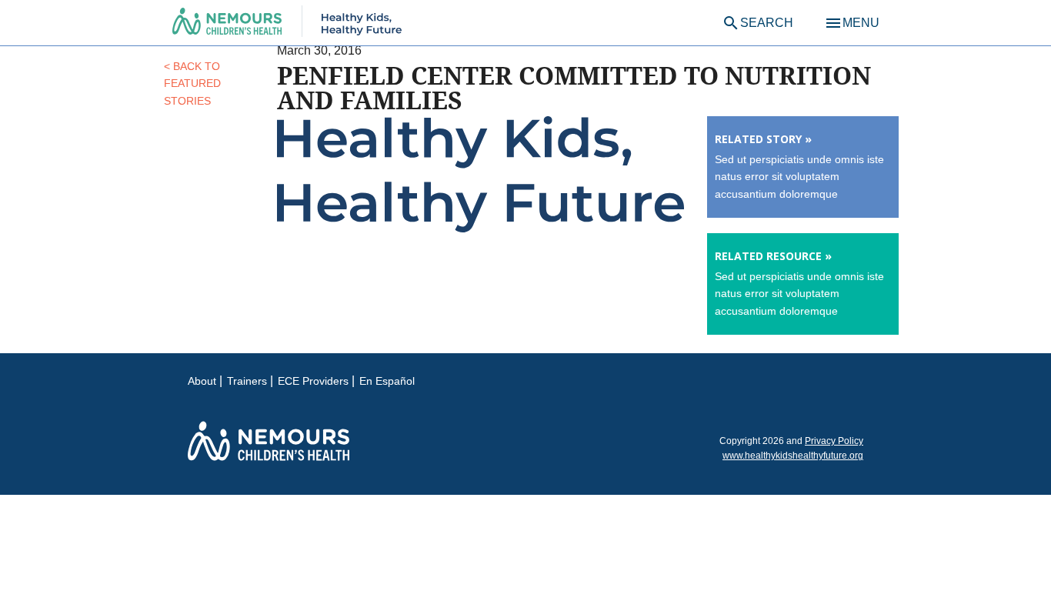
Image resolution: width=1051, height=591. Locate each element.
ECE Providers (313, 381)
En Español (387, 381)
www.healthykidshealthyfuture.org (792, 455)
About (202, 381)
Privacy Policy (834, 441)
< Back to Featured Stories (192, 83)
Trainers (247, 381)
